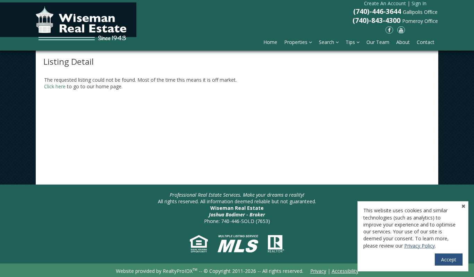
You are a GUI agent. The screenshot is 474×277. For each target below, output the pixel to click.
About (403, 42)
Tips (351, 42)
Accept (448, 259)
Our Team (377, 42)
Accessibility (345, 271)
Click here (55, 86)
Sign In (419, 3)
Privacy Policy (419, 245)
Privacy (318, 271)
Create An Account (385, 3)
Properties (296, 42)
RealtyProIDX (180, 271)
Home (270, 42)
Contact (425, 42)
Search (327, 42)
